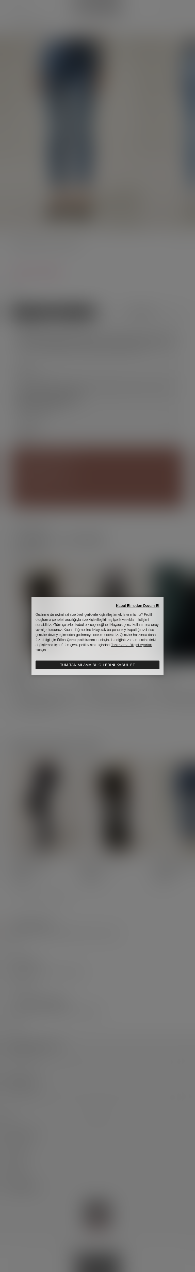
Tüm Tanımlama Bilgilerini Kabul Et (97, 665)
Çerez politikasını (81, 640)
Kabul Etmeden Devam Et (137, 606)
